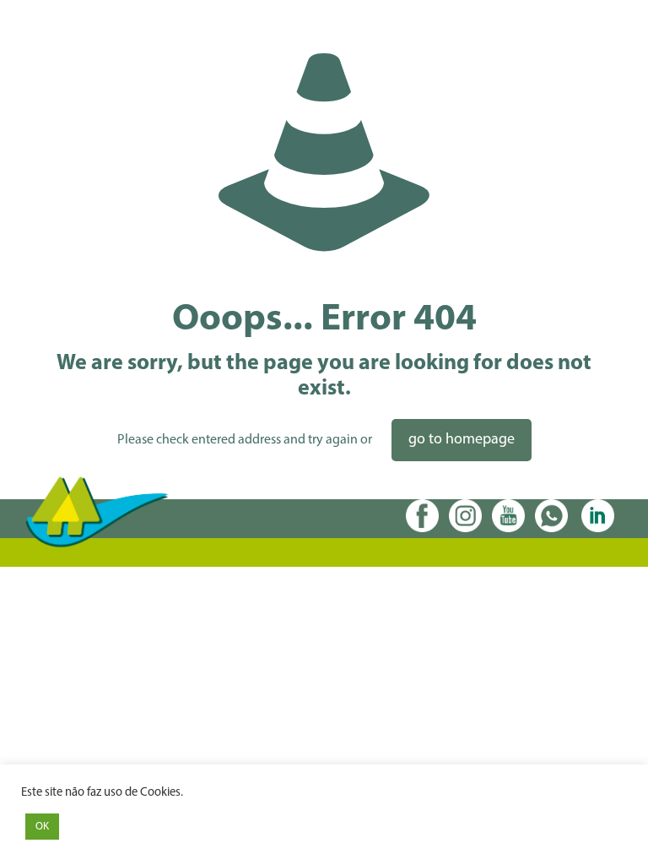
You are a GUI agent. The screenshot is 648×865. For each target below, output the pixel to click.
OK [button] (42, 826)
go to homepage (461, 440)
